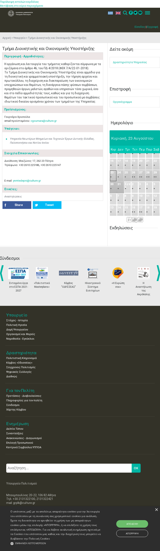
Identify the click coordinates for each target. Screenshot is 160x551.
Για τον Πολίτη (20, 390)
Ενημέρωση (17, 423)
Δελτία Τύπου (14, 428)
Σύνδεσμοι (13, 405)
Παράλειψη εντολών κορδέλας (19, 1)
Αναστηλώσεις (13, 196)
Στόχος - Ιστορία (17, 320)
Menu (146, 13)
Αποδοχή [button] (132, 523)
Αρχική (6, 37)
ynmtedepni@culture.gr (27, 180)
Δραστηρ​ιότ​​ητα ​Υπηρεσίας (130, 62)
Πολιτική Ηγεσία (16, 324)
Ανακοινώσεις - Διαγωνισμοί (24, 438)
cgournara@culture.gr (44, 120)
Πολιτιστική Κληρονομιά (21, 358)
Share (19, 205)
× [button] (156, 509)
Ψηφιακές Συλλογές (19, 371)
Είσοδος (140, 26)
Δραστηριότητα (21, 352)
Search (125, 13)
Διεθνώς (11, 376)
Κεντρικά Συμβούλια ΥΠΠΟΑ (23, 447)
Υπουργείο (19, 37)
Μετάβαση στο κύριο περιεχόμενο (21, 5)
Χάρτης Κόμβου (16, 409)
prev (2, 273)
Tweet (49, 205)
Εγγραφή (152, 26)
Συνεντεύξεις (14, 433)
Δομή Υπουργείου (17, 329)
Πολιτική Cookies (39, 538)
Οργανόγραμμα (122, 101)
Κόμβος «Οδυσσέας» (19, 362)
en (117, 13)
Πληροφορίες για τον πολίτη (24, 400)
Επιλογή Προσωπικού (19, 442)
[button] (55, 543)
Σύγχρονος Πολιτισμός (21, 367)
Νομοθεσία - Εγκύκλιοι (20, 338)
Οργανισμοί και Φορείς (20, 334)
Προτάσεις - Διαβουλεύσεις (23, 395)
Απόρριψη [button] (132, 533)
